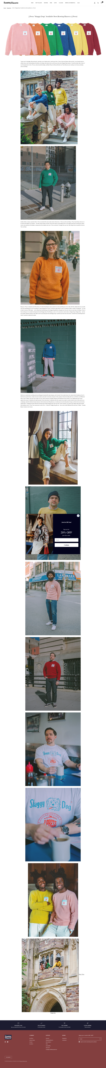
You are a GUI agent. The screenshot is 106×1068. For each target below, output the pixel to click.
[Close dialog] (78, 515)
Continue (66, 545)
